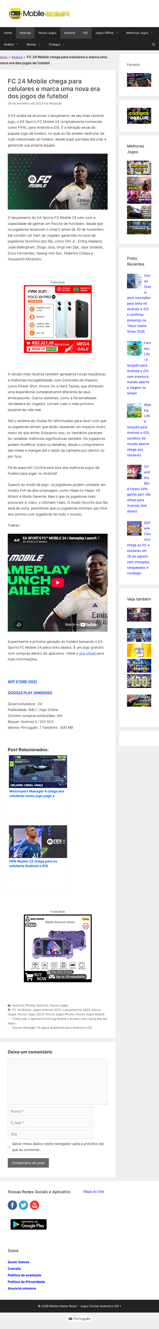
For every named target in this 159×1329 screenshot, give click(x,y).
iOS (85, 33)
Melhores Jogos (137, 33)
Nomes (31, 44)
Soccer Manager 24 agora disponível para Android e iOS (52, 1027)
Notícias (25, 33)
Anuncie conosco (22, 1288)
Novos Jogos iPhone (60, 1014)
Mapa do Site (93, 1192)
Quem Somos (18, 1262)
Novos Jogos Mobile (90, 1014)
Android (69, 33)
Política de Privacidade (26, 1282)
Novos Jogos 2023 (31, 1014)
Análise (9, 44)
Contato (14, 1269)
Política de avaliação (24, 1275)
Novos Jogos (47, 33)
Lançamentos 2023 (76, 1010)
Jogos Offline (104, 33)
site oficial (87, 653)
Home (8, 33)
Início (3, 57)
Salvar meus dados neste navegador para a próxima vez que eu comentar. (58, 1147)
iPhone (30, 1005)
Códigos (54, 44)
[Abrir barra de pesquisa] (153, 44)
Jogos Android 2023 (47, 1010)
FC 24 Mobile (21, 1010)
